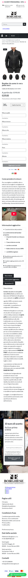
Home (3, 40)
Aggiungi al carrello (14, 165)
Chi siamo (5, 502)
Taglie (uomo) (5, 105)
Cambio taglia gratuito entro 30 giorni (13, 261)
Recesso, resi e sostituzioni (10, 518)
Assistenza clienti (7, 508)
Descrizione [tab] (8, 276)
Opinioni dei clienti (7, 504)
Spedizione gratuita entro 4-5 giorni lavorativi (13, 256)
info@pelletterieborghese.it (10, 564)
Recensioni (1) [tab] (9, 283)
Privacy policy (6, 523)
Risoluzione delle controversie (11, 520)
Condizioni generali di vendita (11, 516)
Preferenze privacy (8, 529)
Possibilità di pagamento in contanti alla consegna (12, 266)
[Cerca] (24, 24)
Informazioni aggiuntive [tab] (12, 279)
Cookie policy (6, 525)
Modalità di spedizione (8, 506)
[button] (6, 35)
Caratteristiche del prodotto (13, 229)
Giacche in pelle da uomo (12, 41)
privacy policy (16, 454)
